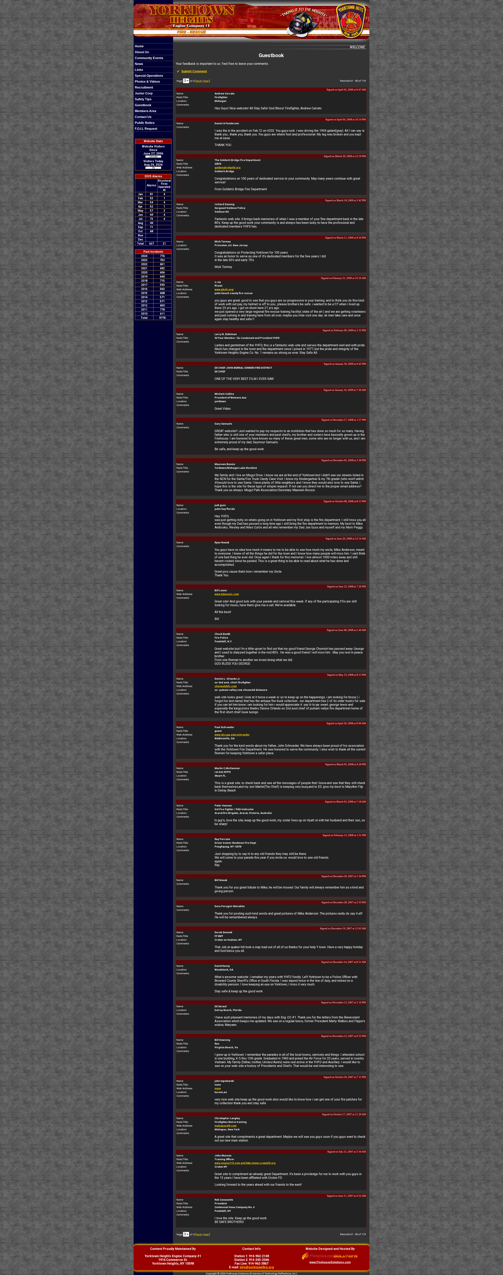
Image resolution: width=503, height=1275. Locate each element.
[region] (153, 87)
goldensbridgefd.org (227, 167)
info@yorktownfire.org (257, 1267)
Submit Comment (194, 71)
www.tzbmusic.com (227, 594)
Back (199, 81)
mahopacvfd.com (226, 1125)
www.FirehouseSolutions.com (330, 1262)
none (218, 1088)
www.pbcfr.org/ (224, 289)
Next (206, 81)
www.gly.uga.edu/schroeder (232, 734)
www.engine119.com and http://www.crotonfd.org (245, 1163)
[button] (153, 52)
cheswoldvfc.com (226, 686)
